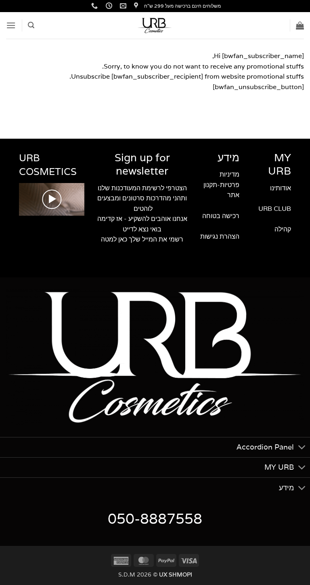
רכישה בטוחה (220, 216)
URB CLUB (274, 208)
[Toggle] (302, 448)
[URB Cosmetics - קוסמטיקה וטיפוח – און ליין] (155, 25)
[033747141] (93, 6)
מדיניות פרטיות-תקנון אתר (221, 184)
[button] (300, 25)
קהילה (282, 229)
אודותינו (279, 188)
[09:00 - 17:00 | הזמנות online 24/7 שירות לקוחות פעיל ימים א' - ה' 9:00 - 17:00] (108, 6)
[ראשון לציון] (135, 6)
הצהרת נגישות (219, 236)
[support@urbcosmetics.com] (122, 6)
